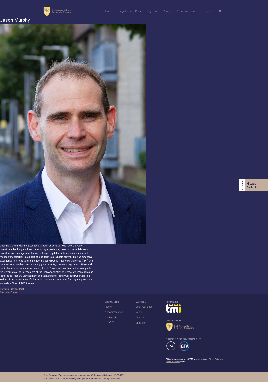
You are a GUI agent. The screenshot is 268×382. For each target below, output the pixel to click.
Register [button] (242, 185)
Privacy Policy (214, 359)
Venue (167, 11)
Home (109, 11)
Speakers (141, 322)
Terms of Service (173, 362)
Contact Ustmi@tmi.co (111, 319)
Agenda (152, 11)
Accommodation (186, 11)
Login (206, 11)
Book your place (144, 306)
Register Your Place (130, 11)
